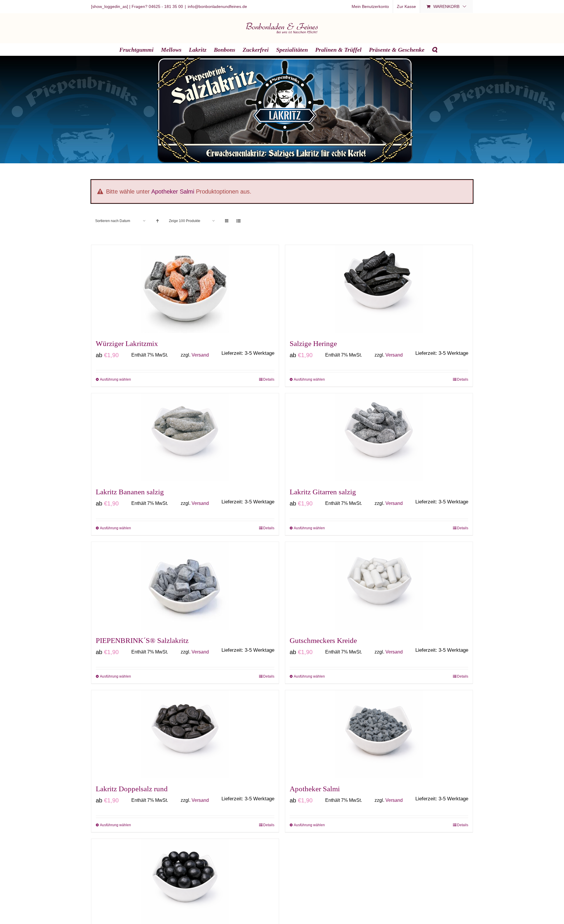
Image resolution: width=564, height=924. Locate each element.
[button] (434, 49)
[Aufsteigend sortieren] (157, 221)
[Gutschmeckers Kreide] (379, 586)
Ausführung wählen (115, 379)
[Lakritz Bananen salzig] (185, 437)
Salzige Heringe (313, 343)
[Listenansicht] (238, 221)
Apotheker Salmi (172, 191)
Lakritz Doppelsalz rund (132, 789)
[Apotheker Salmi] (379, 734)
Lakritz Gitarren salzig (323, 492)
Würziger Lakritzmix (127, 343)
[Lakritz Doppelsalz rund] (185, 734)
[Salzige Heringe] (379, 289)
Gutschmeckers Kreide (323, 640)
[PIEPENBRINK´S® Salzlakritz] (185, 586)
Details (268, 379)
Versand (200, 354)
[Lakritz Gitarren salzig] (379, 437)
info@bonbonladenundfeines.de (217, 6)
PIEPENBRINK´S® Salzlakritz (142, 640)
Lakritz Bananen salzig (130, 492)
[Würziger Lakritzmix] (185, 289)
